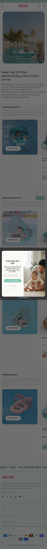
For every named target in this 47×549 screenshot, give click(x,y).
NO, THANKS (12, 285)
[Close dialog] (43, 252)
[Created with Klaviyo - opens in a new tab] (23, 297)
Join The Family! (12, 280)
